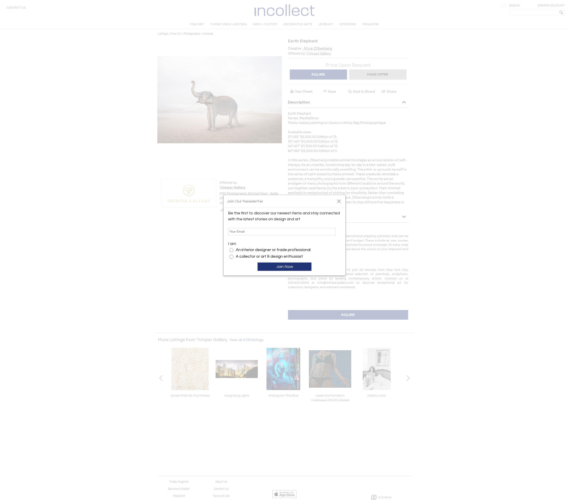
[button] (339, 201)
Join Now (284, 267)
